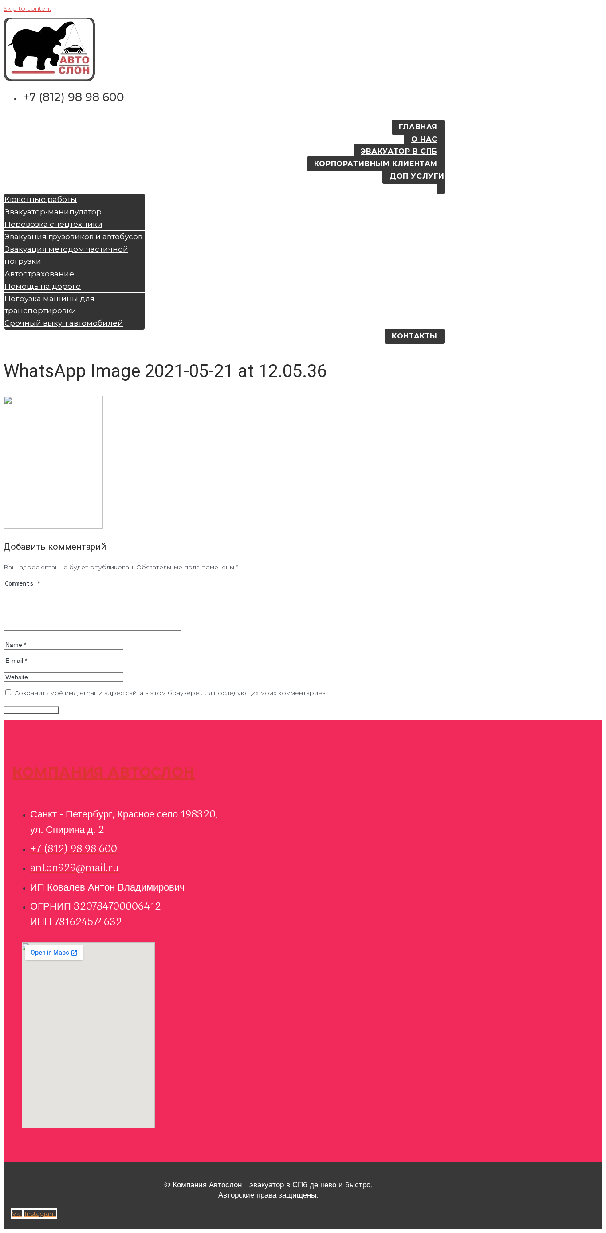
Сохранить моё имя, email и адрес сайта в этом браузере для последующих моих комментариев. (170, 693)
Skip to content (27, 8)
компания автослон (103, 772)
